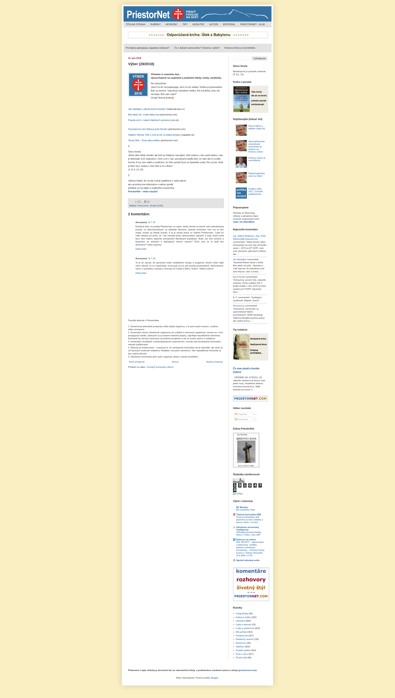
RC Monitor (242, 507)
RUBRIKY (155, 24)
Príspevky (242, 414)
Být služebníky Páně (245, 510)
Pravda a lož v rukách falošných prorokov (149, 120)
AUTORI (213, 24)
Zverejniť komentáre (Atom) (160, 367)
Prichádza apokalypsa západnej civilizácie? (147, 47)
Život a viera (242, 654)
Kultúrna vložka (243, 617)
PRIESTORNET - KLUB (252, 24)
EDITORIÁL (229, 24)
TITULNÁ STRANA (135, 24)
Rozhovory (241, 643)
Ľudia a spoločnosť (245, 628)
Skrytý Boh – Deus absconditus (144, 140)
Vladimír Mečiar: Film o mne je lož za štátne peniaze (154, 135)
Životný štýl (241, 657)
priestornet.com (247, 670)
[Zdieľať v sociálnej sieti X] (142, 201)
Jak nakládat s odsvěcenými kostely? (147, 109)
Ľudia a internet (243, 624)
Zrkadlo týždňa (156, 206)
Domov (175, 362)
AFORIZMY (172, 24)
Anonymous (239, 305)
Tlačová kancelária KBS (248, 514)
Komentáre (242, 419)
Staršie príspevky (214, 362)
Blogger (214, 678)
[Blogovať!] (139, 201)
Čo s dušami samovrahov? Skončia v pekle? (197, 47)
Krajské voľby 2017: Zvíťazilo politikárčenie (255, 191)
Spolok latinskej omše (248, 560)
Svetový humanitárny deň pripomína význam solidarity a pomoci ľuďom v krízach (249, 520)
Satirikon (240, 646)
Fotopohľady (242, 613)
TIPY (185, 24)
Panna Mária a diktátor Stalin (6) (256, 127)
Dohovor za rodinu (246, 539)
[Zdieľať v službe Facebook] (145, 201)
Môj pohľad (241, 632)
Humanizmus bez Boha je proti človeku (148, 129)
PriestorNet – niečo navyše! (143, 191)
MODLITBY (198, 24)
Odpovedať (140, 249)
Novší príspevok (137, 362)
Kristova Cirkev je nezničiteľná (240, 47)
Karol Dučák (239, 277)
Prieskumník (143, 206)
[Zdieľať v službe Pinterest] (148, 201)
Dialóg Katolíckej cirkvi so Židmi (256, 174)
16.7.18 (151, 222)
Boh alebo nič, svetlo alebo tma (143, 114)
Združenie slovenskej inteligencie (247, 528)
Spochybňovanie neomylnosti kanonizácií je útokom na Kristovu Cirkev (256, 146)
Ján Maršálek (239, 259)
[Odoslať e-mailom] (136, 201)
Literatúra (240, 621)
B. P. (235, 297)
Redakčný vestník (244, 639)
